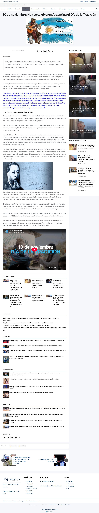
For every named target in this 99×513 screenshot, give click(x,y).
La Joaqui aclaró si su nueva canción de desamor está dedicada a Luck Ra (31, 392)
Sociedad (25, 9)
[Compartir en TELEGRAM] (52, 51)
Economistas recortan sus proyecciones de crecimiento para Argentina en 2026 (58, 283)
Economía (86, 1)
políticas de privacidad (54, 504)
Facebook (71, 486)
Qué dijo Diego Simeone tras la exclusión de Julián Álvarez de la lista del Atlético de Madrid (36, 340)
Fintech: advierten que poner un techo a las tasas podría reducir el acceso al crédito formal (36, 426)
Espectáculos (8, 369)
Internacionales (92, 1)
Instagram (71, 481)
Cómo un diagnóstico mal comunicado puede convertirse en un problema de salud (38, 298)
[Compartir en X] (41, 51)
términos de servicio (65, 504)
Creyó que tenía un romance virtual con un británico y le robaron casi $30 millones (37, 283)
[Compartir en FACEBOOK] (37, 51)
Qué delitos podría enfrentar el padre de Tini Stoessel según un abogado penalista (34, 379)
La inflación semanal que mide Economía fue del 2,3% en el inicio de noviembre (21, 460)
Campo (83, 9)
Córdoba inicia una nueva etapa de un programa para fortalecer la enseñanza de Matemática (86, 170)
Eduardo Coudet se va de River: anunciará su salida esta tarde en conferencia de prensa (35, 345)
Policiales (45, 9)
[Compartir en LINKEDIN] (45, 51)
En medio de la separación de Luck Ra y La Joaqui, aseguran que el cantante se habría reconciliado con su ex (16, 301)
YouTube (70, 484)
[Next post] (66, 460)
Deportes (53, 9)
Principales (14, 446)
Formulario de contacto (47, 481)
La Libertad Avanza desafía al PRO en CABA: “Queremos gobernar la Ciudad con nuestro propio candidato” (59, 300)
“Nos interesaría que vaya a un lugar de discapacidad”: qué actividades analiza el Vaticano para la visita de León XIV (86, 184)
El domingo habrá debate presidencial (48, 460)
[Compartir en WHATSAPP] (48, 51)
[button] (97, 9)
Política (81, 1)
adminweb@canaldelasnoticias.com (51, 486)
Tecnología (62, 9)
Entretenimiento (73, 9)
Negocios (6, 404)
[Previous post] (3, 460)
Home (3, 9)
